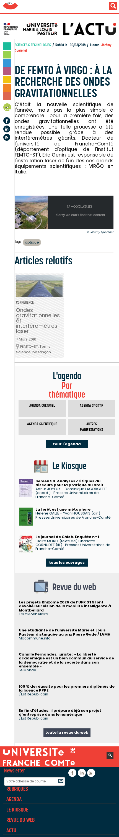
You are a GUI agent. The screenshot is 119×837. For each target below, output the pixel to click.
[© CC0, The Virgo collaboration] (31, 227)
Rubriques (17, 788)
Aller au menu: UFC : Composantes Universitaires (10, 6)
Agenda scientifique (42, 424)
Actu (11, 830)
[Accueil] (61, 28)
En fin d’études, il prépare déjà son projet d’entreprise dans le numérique (60, 712)
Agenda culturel (42, 405)
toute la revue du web (67, 732)
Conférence (25, 302)
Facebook (6, 120)
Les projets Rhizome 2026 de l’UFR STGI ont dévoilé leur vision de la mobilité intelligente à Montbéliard (65, 606)
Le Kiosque (17, 809)
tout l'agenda (67, 444)
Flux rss (6, 137)
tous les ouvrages (67, 562)
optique (32, 242)
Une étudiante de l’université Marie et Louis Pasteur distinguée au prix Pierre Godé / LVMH (64, 632)
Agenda (7, 108)
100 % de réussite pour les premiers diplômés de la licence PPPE (67, 688)
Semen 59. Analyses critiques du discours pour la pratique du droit (69, 483)
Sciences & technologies (33, 45)
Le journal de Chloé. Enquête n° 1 (67, 536)
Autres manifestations (91, 427)
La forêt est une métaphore (62, 509)
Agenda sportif (91, 405)
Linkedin (6, 129)
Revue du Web (20, 819)
